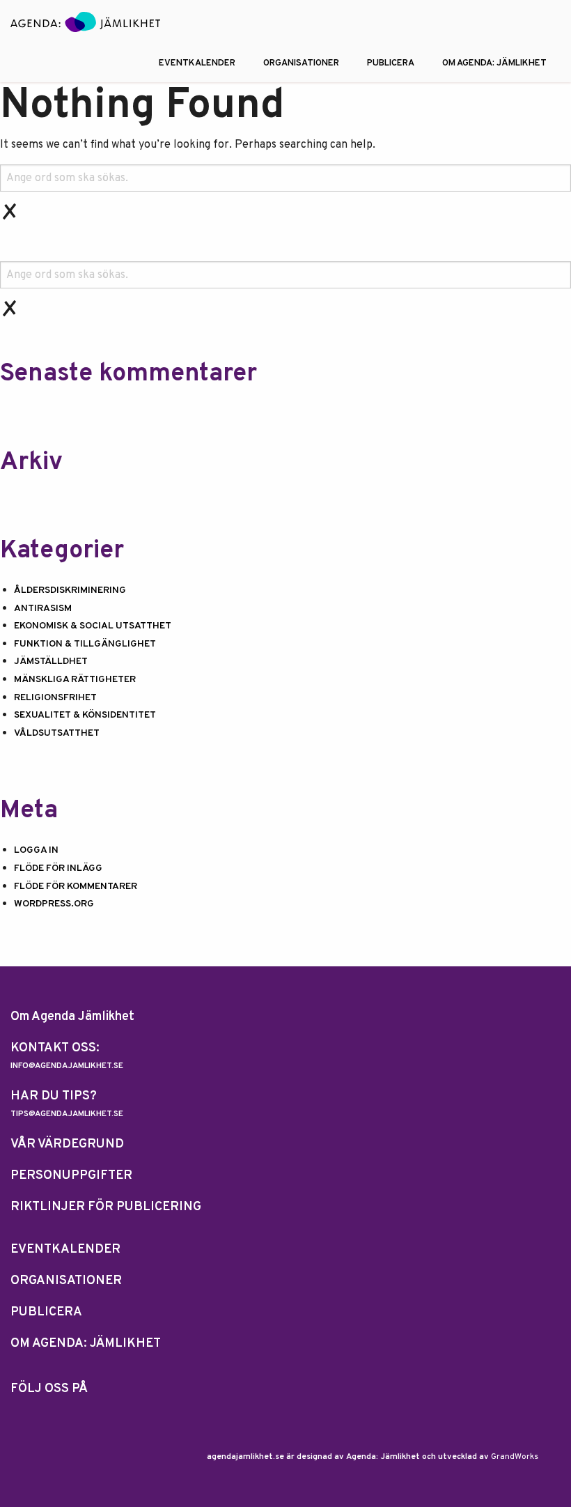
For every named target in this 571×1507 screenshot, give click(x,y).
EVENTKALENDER (197, 63)
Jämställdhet (51, 661)
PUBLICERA (390, 63)
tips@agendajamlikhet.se (66, 1114)
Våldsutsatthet (57, 733)
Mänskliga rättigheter (75, 680)
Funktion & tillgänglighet (85, 644)
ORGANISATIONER (301, 63)
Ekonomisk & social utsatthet (92, 626)
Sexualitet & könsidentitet (85, 715)
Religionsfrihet (55, 698)
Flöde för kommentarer (75, 886)
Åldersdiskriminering (70, 590)
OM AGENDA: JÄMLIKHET (494, 63)
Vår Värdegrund (67, 1144)
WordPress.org (54, 904)
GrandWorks (514, 1456)
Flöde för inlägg (58, 868)
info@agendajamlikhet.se (66, 1066)
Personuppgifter (71, 1176)
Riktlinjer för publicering (105, 1207)
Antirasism (43, 609)
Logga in (36, 850)
